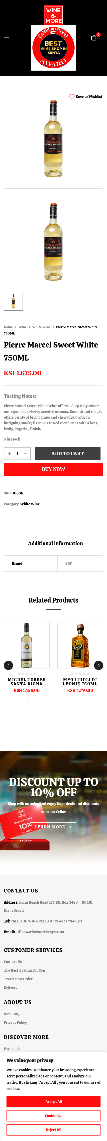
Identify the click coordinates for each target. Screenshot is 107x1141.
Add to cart (67, 453)
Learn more (50, 827)
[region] (53, 1096)
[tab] (55, 543)
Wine (22, 327)
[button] (93, 37)
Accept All (53, 1101)
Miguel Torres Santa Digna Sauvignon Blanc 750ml (26, 686)
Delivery (10, 987)
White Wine (41, 327)
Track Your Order (18, 979)
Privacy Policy (15, 1022)
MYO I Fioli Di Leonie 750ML (80, 682)
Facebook (12, 1048)
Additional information (55, 543)
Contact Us (13, 961)
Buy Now (53, 469)
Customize (53, 1115)
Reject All (53, 1129)
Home (8, 327)
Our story (11, 1014)
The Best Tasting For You (24, 970)
